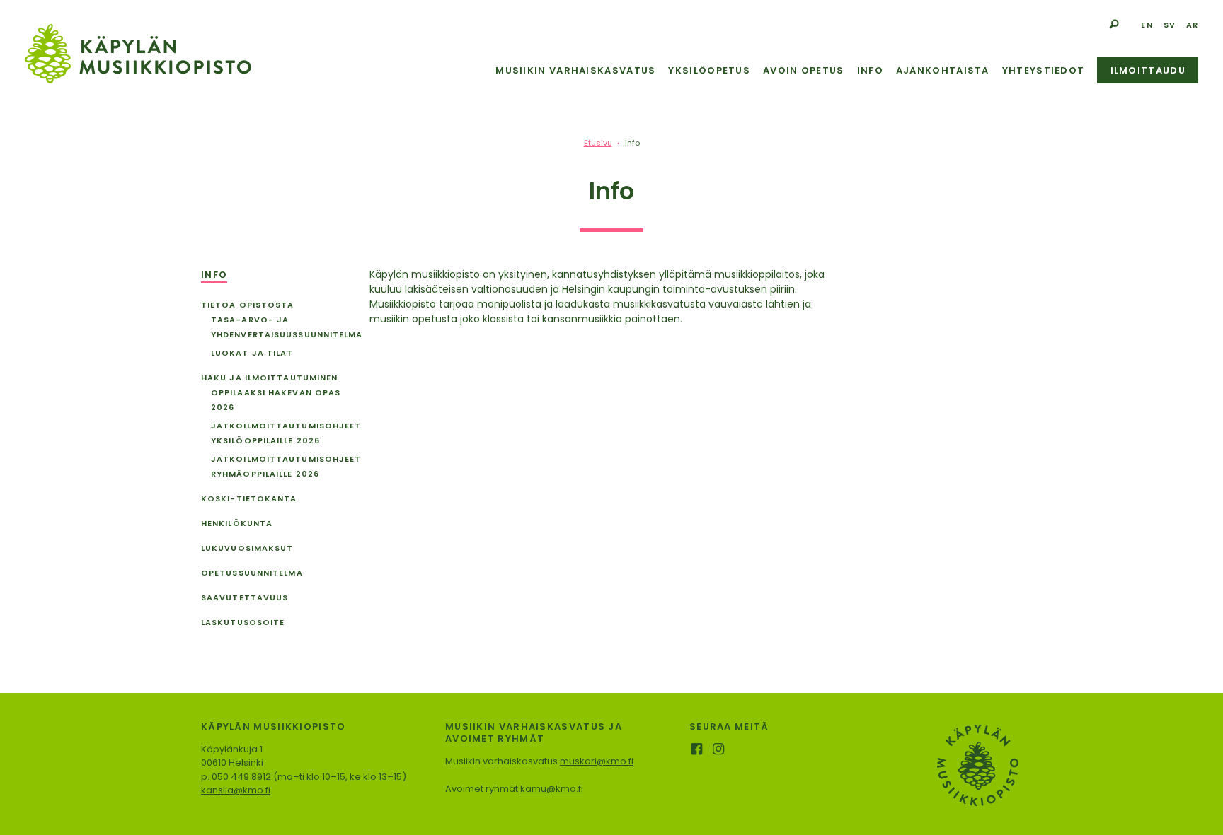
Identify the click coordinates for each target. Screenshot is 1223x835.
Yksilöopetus (709, 70)
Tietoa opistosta (247, 304)
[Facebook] (697, 750)
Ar (1192, 24)
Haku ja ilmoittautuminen (269, 377)
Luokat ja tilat (252, 352)
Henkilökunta (236, 523)
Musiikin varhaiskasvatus (575, 70)
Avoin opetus (803, 70)
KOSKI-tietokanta (249, 498)
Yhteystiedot (1043, 70)
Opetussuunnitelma (252, 572)
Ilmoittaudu (1147, 70)
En (1146, 24)
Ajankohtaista (942, 70)
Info (870, 70)
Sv (1170, 24)
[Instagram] (719, 750)
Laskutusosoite (243, 622)
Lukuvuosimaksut (247, 548)
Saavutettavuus (244, 597)
